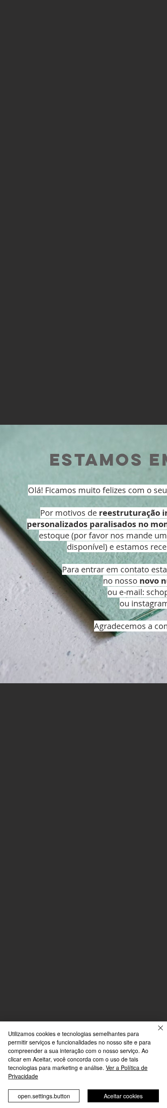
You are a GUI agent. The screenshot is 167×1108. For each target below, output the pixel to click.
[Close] (155, 1032)
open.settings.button (44, 1096)
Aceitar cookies (123, 1096)
